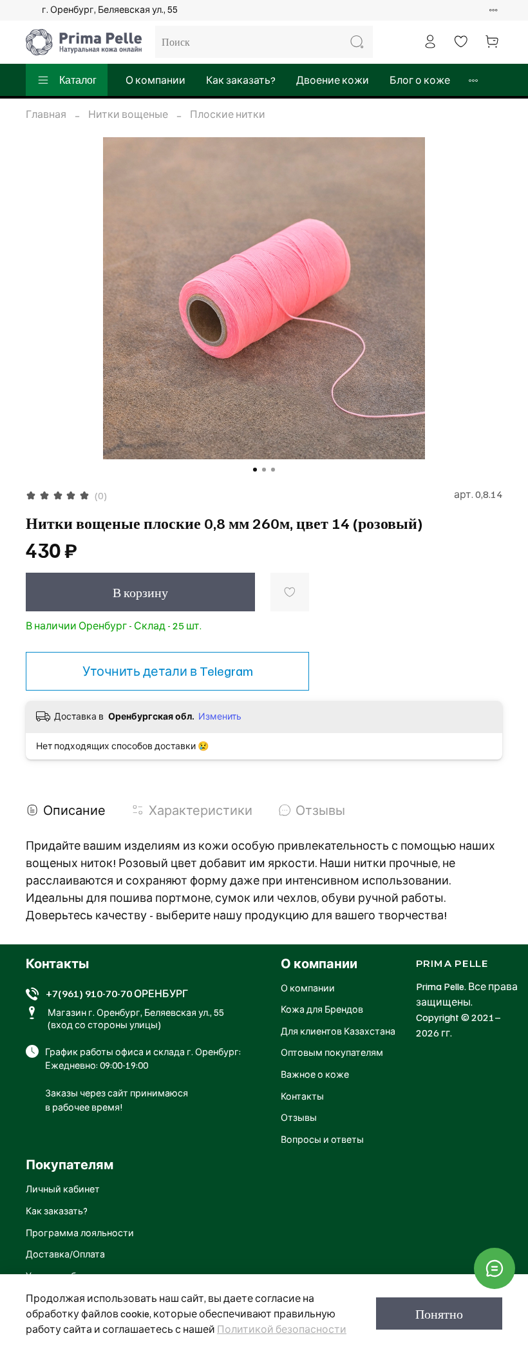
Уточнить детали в (167, 670)
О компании (155, 79)
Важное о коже (315, 1074)
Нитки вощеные (128, 114)
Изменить (219, 716)
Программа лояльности (80, 1232)
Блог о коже (420, 79)
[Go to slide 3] (273, 470)
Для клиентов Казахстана (338, 1031)
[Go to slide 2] (264, 470)
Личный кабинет (63, 1188)
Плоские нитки (227, 114)
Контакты (302, 1096)
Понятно (439, 1313)
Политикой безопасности (281, 1329)
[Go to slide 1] (255, 470)
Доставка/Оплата (65, 1253)
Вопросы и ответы (322, 1139)
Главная (46, 114)
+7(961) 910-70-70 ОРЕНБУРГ (117, 993)
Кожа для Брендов (322, 1009)
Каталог (78, 79)
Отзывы (299, 1117)
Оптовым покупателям (332, 1052)
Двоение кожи (332, 79)
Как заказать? (241, 79)
